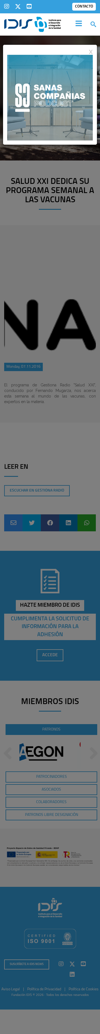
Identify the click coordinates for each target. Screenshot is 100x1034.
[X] (18, 6)
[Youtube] (29, 6)
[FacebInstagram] (6, 6)
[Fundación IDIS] (32, 24)
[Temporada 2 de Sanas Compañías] (50, 97)
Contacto (84, 6)
